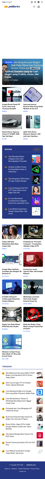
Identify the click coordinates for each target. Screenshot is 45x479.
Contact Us (22, 471)
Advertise (14, 468)
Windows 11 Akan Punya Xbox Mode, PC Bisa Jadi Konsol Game (11, 354)
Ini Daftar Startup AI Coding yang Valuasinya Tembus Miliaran (11, 299)
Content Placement (24, 468)
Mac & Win (5, 358)
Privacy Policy (35, 468)
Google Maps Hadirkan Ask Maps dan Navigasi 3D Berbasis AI (12, 271)
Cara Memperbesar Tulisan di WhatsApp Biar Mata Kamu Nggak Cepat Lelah (18, 401)
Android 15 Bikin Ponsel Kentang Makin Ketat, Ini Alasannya (17, 169)
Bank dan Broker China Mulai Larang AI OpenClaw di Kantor (33, 326)
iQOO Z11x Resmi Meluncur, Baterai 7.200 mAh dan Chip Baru (31, 134)
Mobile (16, 80)
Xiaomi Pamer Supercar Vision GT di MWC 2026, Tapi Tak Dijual (11, 134)
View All (36, 149)
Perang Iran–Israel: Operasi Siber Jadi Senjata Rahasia (33, 271)
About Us (7, 468)
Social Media (27, 303)
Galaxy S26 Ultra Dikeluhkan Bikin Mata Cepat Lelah (10, 244)
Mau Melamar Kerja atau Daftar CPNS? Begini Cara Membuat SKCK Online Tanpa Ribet (20, 375)
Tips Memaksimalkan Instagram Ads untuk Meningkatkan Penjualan (17, 159)
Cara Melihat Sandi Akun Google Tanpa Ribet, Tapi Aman (17, 211)
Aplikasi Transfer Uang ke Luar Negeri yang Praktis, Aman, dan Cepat (22, 74)
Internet (5, 329)
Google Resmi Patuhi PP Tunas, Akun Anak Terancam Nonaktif (11, 107)
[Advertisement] (22, 31)
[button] (34, 7)
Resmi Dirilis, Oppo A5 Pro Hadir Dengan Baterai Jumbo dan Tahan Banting (18, 426)
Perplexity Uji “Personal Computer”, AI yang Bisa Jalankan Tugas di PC (32, 244)
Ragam (4, 138)
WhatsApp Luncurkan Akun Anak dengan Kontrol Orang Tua (31, 299)
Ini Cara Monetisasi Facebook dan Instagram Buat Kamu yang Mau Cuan (18, 201)
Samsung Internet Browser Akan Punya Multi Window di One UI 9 (33, 107)
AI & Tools (26, 248)
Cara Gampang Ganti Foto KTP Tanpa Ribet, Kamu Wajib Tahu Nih (18, 190)
